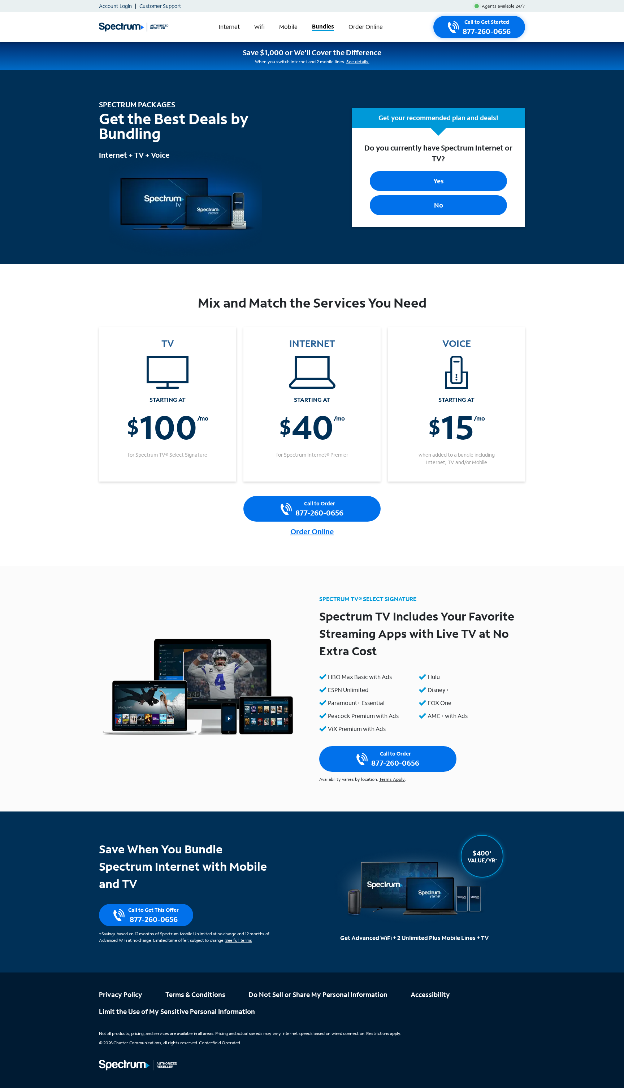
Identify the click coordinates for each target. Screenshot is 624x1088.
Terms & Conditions (195, 994)
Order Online (365, 27)
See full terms (238, 940)
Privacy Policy (120, 994)
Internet (229, 27)
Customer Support (160, 6)
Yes (438, 181)
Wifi (259, 27)
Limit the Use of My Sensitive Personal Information (177, 1011)
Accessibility (430, 994)
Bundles (323, 26)
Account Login (115, 6)
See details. (357, 62)
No (438, 205)
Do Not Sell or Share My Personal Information (317, 994)
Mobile (288, 27)
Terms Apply (392, 779)
